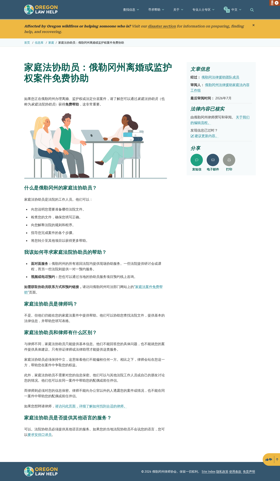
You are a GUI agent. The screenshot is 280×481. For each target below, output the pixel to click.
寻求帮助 (154, 9)
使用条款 (235, 471)
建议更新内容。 (207, 136)
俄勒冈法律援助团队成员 (220, 77)
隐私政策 (222, 471)
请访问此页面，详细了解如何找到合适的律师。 (91, 406)
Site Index (208, 471)
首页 (27, 42)
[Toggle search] (252, 9)
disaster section (162, 26)
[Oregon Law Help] (41, 9)
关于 (176, 9)
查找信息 (129, 9)
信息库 (39, 42)
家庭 (51, 42)
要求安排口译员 (40, 435)
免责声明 (249, 471)
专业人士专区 (201, 9)
